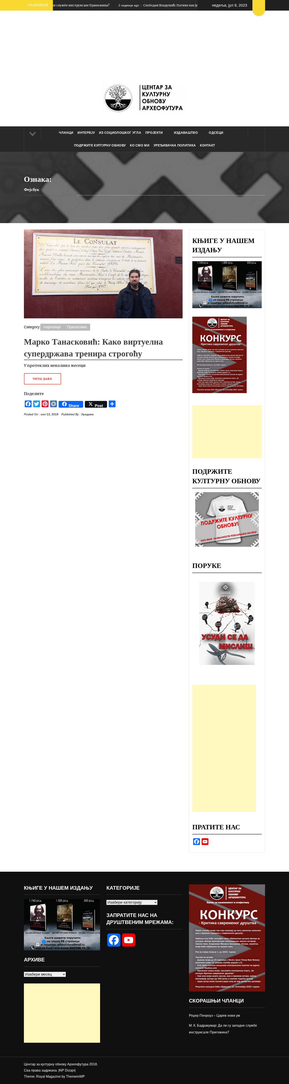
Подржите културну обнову (100, 145)
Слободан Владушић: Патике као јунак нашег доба (128, 5)
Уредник (87, 414)
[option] (227, 623)
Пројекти (154, 132)
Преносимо (77, 327)
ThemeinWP (75, 1076)
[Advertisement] (144, 50)
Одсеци (216, 132)
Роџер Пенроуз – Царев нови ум (214, 1015)
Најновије (52, 327)
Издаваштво (186, 132)
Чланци (66, 132)
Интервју (86, 132)
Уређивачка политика (175, 145)
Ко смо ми (139, 145)
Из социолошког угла (120, 132)
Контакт (207, 145)
